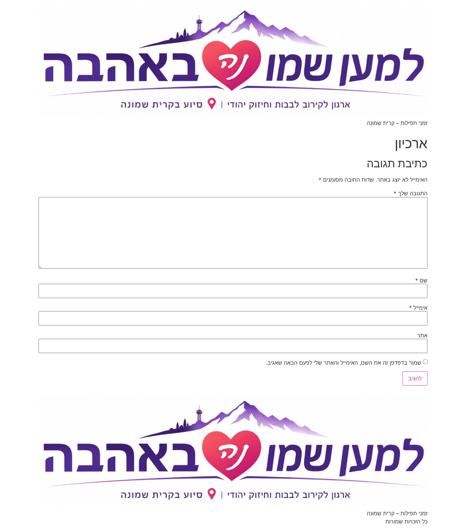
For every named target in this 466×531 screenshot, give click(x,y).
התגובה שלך (410, 193)
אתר (422, 335)
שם (421, 280)
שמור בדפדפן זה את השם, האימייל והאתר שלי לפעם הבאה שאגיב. (343, 362)
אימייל (418, 307)
